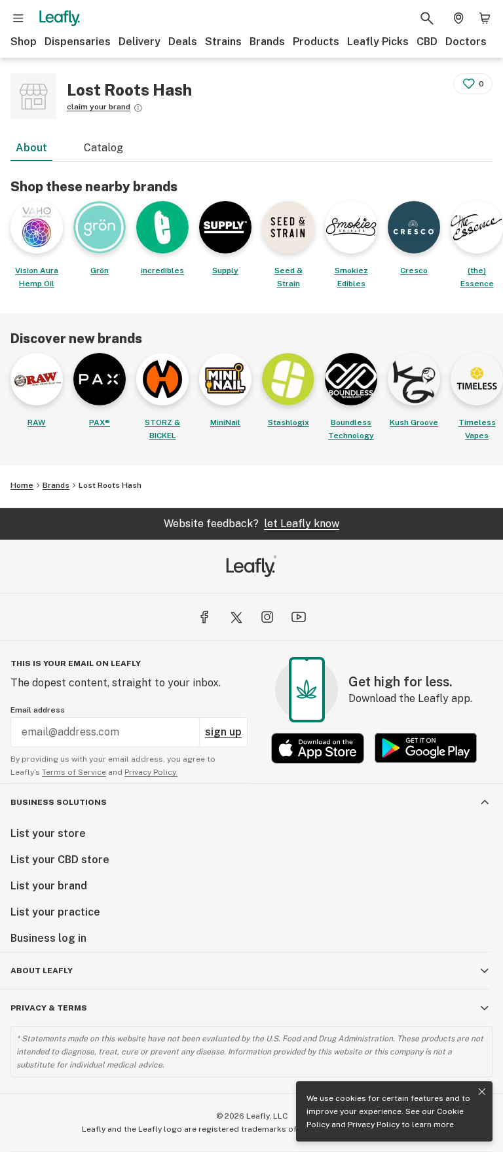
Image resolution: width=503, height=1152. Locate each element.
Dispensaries (78, 41)
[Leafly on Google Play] (426, 748)
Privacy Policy (374, 1124)
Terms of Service (74, 772)
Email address (37, 710)
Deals (182, 41)
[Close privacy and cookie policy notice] (482, 1092)
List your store (48, 833)
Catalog (103, 147)
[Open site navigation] (18, 18)
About (31, 147)
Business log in (48, 938)
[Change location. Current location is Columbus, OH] (458, 18)
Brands (267, 41)
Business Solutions (58, 802)
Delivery (139, 41)
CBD (427, 41)
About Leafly (41, 970)
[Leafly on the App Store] (317, 748)
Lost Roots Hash (110, 485)
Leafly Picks (378, 41)
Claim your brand (98, 106)
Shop (23, 41)
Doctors (466, 41)
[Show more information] (138, 108)
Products (316, 41)
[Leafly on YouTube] (298, 617)
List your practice (55, 912)
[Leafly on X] (236, 617)
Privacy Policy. (150, 772)
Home (21, 485)
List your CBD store (59, 859)
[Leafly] (60, 18)
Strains (223, 41)
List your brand (48, 886)
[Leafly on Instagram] (267, 617)
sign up (223, 732)
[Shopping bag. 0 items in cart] (485, 18)
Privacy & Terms (48, 1008)
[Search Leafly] (427, 18)
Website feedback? (251, 523)
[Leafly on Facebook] (204, 616)
